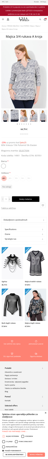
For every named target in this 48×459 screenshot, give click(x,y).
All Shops (43, 2)
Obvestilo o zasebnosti (13, 372)
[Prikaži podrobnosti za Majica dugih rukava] (35, 305)
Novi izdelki (9, 410)
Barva (4, 161)
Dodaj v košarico (25, 199)
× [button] (45, 413)
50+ (16, 178)
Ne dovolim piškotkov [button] (14, 455)
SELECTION (24, 150)
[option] (5, 116)
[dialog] (24, 435)
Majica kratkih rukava (33, 281)
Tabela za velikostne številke (15, 388)
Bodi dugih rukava (9, 323)
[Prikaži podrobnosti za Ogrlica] (12, 263)
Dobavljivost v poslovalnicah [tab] (15, 220)
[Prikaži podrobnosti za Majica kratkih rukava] (35, 263)
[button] (24, 431)
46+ (10, 178)
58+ (28, 178)
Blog (6, 391)
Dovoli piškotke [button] (36, 455)
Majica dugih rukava (32, 323)
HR (3, 2)
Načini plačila (10, 385)
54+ (22, 178)
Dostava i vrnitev (11, 378)
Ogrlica (4, 281)
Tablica (4, 208)
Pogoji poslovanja (11, 375)
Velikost (5, 173)
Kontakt (36, 2)
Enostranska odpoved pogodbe (16, 382)
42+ (3, 178)
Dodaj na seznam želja (42, 205)
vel (9, 208)
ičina (13, 208)
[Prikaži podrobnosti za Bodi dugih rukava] (12, 305)
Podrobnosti (34, 429)
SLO (7, 2)
